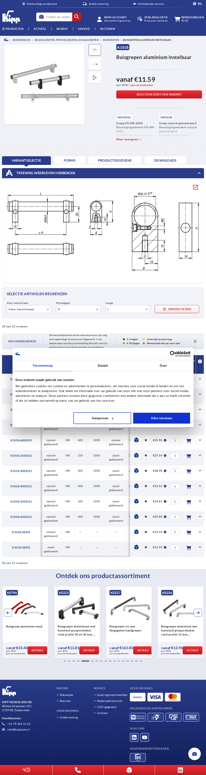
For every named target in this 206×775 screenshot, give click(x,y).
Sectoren (107, 28)
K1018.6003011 (21, 440)
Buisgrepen (110, 40)
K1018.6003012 (21, 516)
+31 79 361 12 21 (18, 723)
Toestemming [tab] (43, 365)
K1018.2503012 (21, 455)
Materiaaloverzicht (110, 701)
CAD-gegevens (107, 707)
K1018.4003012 (21, 486)
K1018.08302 (21, 547)
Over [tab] (163, 365)
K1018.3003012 (21, 471)
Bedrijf (62, 28)
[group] (25, 623)
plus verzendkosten (142, 85)
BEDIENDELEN (21, 40)
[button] (65, 661)
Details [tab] (103, 365)
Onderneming (69, 717)
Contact (102, 713)
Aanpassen (100, 418)
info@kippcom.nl (18, 729)
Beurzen (65, 701)
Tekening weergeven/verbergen (45, 173)
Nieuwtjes (66, 694)
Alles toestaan (161, 418)
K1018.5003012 (21, 501)
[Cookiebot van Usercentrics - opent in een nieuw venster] (173, 354)
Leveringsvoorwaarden (112, 694)
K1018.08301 (21, 532)
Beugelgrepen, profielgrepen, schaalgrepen (66, 40)
